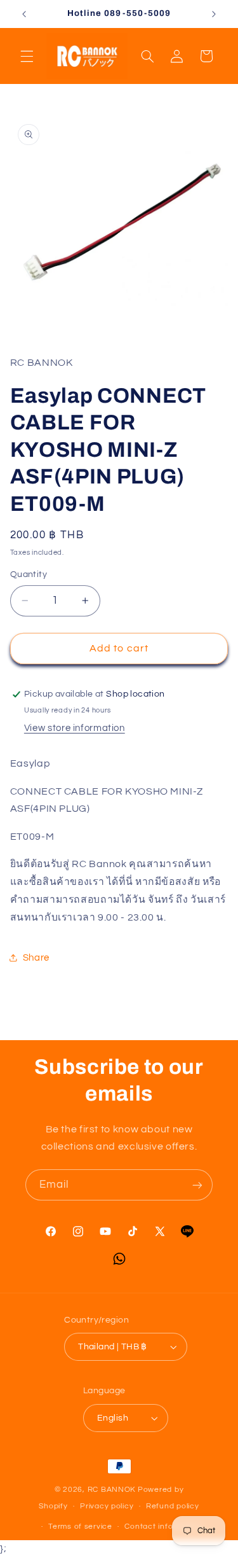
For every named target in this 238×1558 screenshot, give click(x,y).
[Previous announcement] (24, 14)
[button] (26, 56)
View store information (74, 728)
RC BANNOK (112, 1489)
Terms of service (80, 1526)
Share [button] (36, 958)
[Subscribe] (197, 1184)
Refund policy (172, 1506)
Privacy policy (106, 1506)
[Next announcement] (214, 14)
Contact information (163, 1526)
